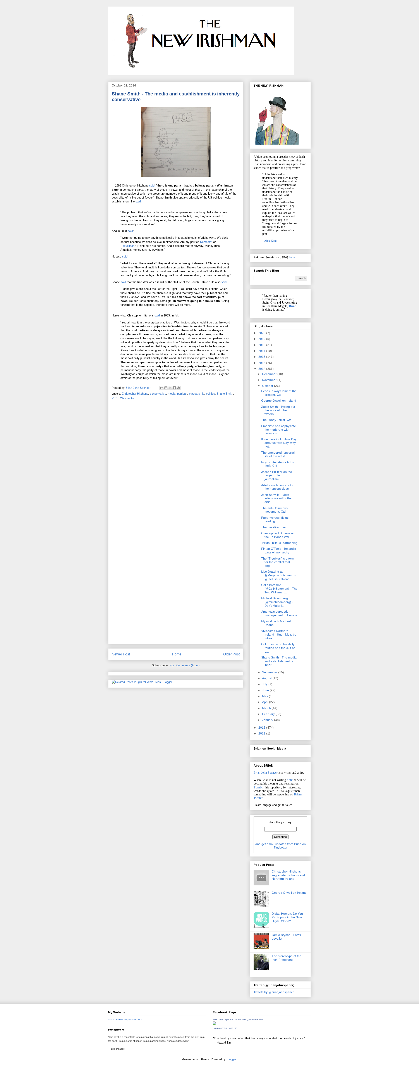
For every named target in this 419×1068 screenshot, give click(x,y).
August (267, 678)
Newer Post (121, 654)
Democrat (206, 242)
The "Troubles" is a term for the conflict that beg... (278, 562)
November (269, 380)
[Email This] (162, 388)
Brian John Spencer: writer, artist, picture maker (238, 1019)
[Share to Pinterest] (178, 388)
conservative (158, 393)
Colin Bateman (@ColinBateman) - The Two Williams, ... (279, 588)
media (171, 393)
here (292, 257)
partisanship (196, 393)
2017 (262, 351)
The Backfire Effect (274, 527)
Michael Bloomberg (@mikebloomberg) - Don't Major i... (277, 601)
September (270, 672)
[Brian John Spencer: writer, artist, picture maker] (214, 1024)
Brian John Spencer (266, 772)
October (268, 385)
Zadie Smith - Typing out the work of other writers (278, 410)
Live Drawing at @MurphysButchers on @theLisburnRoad (278, 575)
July (265, 684)
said (152, 185)
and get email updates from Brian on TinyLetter (280, 845)
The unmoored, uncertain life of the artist (278, 454)
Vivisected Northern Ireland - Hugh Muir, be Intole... (278, 634)
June (266, 690)
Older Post (231, 654)
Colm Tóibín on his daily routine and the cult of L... (278, 647)
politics (210, 393)
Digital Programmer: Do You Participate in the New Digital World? (287, 917)
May (265, 696)
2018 (262, 345)
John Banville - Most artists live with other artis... (277, 498)
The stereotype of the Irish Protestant (286, 957)
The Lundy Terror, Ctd (276, 420)
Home (176, 654)
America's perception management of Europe (279, 613)
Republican (127, 245)
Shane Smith (225, 393)
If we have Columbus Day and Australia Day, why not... (279, 442)
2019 (262, 338)
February (269, 714)
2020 (262, 333)
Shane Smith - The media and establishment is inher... (279, 661)
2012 (262, 733)
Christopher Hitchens (135, 393)
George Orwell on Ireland (278, 400)
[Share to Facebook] (174, 388)
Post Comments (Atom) (184, 665)
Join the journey (281, 822)
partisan (182, 393)
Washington (127, 398)
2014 (262, 368)
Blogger (231, 1059)
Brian (292, 306)
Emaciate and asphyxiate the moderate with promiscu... (278, 429)
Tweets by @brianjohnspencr (274, 992)
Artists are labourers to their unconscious (277, 487)
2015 (262, 363)
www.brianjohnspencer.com (125, 1019)
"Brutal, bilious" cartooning (279, 542)
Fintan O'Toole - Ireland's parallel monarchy (278, 550)
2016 (262, 356)
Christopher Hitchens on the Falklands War (278, 535)
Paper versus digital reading (274, 519)
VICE (115, 398)
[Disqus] (176, 465)
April (265, 702)
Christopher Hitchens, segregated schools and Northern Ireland (288, 875)
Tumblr (259, 787)
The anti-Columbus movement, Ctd (274, 509)
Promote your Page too (225, 1028)
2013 (262, 727)
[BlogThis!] (166, 388)
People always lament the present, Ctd (279, 392)
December (269, 374)
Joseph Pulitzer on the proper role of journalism (276, 475)
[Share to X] (170, 388)
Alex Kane (270, 240)
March (267, 708)
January (268, 720)
